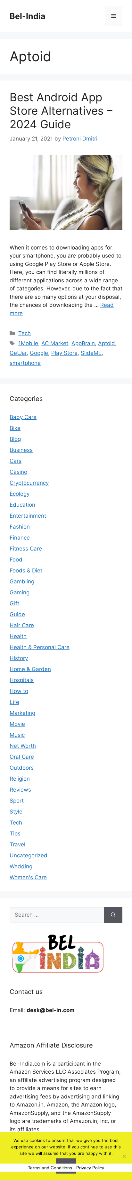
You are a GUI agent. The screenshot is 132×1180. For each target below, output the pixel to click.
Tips (15, 833)
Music (17, 735)
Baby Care (23, 417)
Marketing (22, 713)
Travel (17, 844)
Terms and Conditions (50, 1167)
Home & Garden (30, 669)
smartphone (25, 363)
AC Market (54, 343)
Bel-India (27, 16)
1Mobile (28, 343)
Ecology (19, 494)
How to (19, 691)
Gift (14, 603)
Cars (15, 461)
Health (18, 636)
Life (14, 702)
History (19, 658)
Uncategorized (28, 855)
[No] (124, 1156)
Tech (24, 333)
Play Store (64, 353)
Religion (20, 778)
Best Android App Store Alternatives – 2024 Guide (61, 110)
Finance (20, 537)
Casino (18, 472)
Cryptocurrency (29, 483)
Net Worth (23, 746)
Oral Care (22, 757)
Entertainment (28, 515)
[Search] (113, 915)
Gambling (22, 581)
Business (21, 450)
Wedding (21, 866)
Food (16, 559)
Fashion (20, 526)
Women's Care (28, 877)
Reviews (20, 789)
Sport (17, 800)
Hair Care (22, 625)
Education (22, 505)
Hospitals (22, 680)
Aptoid (106, 343)
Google (39, 353)
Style (16, 811)
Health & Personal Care (40, 647)
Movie (17, 724)
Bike (15, 428)
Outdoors (22, 768)
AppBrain (83, 343)
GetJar (18, 353)
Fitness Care (26, 548)
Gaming (19, 592)
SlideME (91, 353)
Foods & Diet (26, 570)
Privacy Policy (90, 1167)
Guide (17, 614)
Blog (15, 439)
